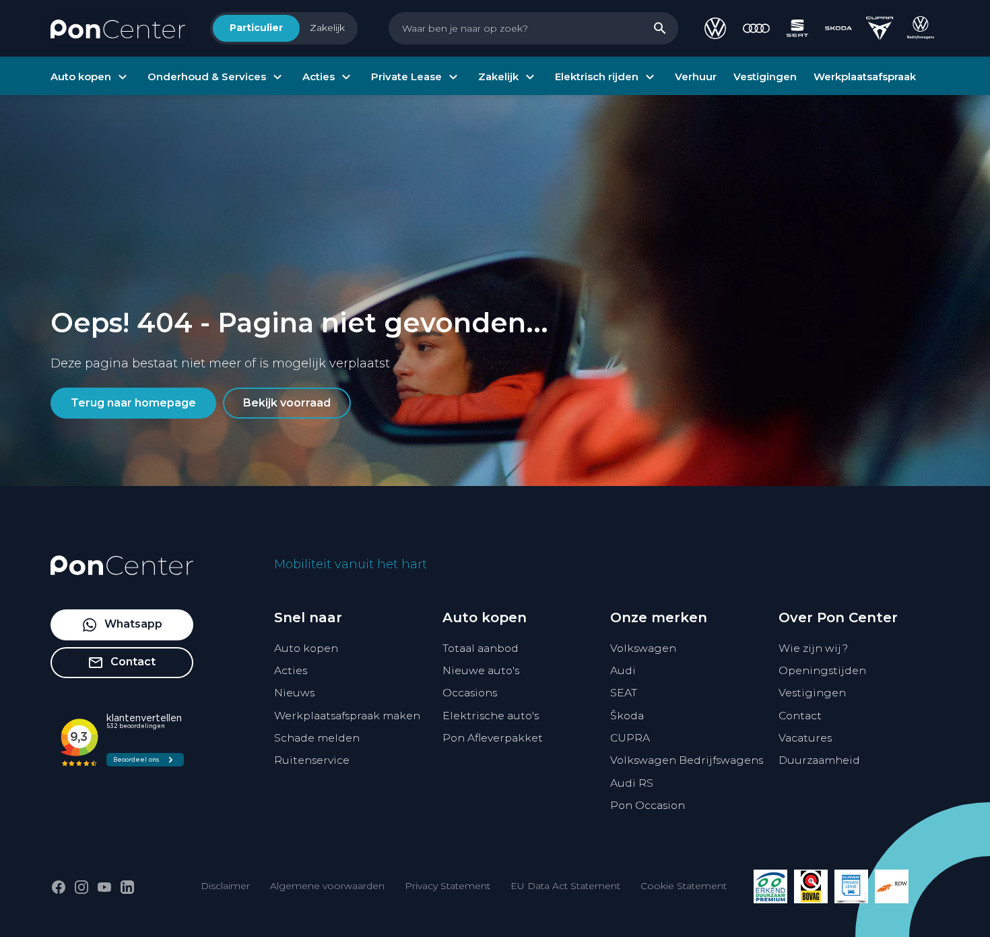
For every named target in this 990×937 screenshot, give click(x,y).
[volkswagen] (715, 28)
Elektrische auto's (490, 715)
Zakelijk (327, 28)
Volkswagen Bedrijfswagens (686, 760)
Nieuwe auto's (480, 670)
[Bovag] (811, 886)
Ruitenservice (312, 760)
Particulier (256, 28)
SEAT (623, 692)
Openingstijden (822, 670)
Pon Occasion (647, 805)
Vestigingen (812, 692)
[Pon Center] (118, 28)
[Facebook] (59, 887)
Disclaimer (225, 886)
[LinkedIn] (127, 887)
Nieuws (294, 692)
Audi (623, 670)
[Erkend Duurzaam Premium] (770, 886)
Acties (290, 670)
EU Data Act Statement (565, 886)
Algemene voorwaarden (327, 886)
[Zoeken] (660, 28)
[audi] (756, 28)
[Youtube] (104, 887)
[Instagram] (81, 887)
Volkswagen (643, 648)
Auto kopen (306, 648)
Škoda (627, 715)
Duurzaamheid (819, 760)
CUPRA (630, 737)
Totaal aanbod (480, 648)
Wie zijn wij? (813, 648)
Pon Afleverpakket (492, 737)
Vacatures (805, 737)
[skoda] (838, 28)
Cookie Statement (683, 886)
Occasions (469, 692)
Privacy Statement (447, 886)
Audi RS (631, 783)
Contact (800, 715)
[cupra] (879, 28)
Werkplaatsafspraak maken (347, 715)
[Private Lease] (851, 886)
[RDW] (892, 886)
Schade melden (317, 737)
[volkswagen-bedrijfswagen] (920, 28)
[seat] (797, 28)
